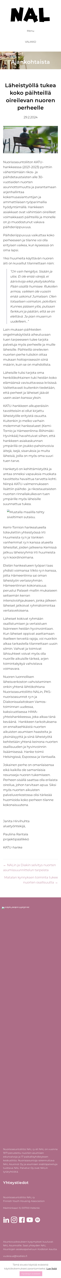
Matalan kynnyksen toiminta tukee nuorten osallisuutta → (31, 879)
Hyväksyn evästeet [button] (30, 1273)
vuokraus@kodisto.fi (15, 1256)
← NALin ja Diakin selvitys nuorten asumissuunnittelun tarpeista (29, 867)
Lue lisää (51, 1268)
